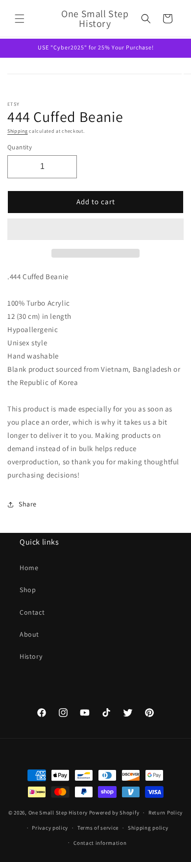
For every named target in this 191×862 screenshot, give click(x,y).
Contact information (99, 842)
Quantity (19, 147)
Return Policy (165, 812)
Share (28, 504)
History (31, 656)
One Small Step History (58, 812)
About (29, 634)
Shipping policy (148, 827)
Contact (32, 612)
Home (29, 567)
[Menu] (19, 18)
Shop (28, 589)
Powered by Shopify (114, 812)
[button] (95, 229)
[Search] (146, 18)
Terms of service (98, 827)
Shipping (17, 131)
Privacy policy (50, 827)
